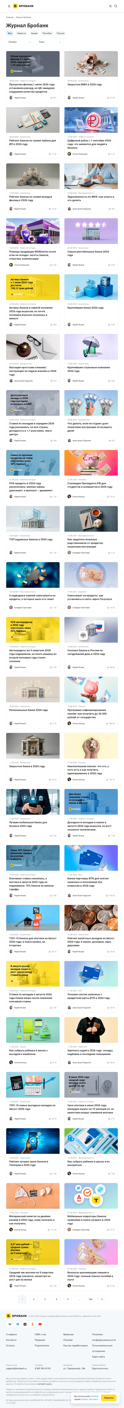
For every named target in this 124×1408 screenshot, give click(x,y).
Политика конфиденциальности (104, 1337)
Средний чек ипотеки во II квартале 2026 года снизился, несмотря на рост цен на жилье (31, 1276)
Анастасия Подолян (82, 209)
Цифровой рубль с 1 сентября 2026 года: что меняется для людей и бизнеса (89, 144)
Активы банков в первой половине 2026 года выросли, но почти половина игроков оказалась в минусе (31, 313)
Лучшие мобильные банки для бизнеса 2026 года (28, 824)
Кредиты (82, 592)
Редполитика (42, 1345)
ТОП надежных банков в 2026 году (31, 539)
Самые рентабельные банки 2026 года (88, 253)
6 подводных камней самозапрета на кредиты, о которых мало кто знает (32, 597)
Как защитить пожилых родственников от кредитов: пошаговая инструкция (85, 543)
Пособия (47, 33)
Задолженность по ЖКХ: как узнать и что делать (90, 198)
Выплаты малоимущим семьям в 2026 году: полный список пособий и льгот (90, 1276)
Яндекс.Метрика (89, 1399)
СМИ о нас (40, 1334)
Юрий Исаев (20, 98)
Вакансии (68, 1334)
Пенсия (60, 33)
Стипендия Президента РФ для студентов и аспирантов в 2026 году (90, 485)
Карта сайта (98, 1356)
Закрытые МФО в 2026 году (84, 84)
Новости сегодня (28, 81)
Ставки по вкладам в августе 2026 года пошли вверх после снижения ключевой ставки (30, 998)
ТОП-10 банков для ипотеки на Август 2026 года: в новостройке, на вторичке (33, 942)
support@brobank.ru (16, 1368)
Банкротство (26, 364)
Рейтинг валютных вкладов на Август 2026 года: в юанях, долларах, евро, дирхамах (90, 942)
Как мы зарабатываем (75, 1345)
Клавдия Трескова (81, 553)
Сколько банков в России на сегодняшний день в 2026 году (86, 652)
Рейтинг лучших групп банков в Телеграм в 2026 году (28, 1163)
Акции (34, 33)
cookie (93, 1396)
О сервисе (11, 1334)
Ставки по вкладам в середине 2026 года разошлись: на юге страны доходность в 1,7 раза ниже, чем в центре (31, 429)
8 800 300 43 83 (43, 1368)
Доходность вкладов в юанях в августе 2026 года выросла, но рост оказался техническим (89, 826)
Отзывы (10, 1345)
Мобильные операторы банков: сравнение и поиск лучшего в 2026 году (88, 1220)
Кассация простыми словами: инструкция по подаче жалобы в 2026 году (32, 371)
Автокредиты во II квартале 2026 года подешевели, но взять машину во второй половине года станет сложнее (33, 656)
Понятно (108, 1398)
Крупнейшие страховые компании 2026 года (88, 369)
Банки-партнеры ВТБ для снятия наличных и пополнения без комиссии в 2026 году (88, 882)
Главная (9, 17)
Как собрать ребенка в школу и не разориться (88, 1163)
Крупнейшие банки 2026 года (85, 307)
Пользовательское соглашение (102, 1348)
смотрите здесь (44, 1384)
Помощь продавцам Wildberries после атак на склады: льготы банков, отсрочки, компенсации (32, 255)
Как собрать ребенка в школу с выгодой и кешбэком (28, 1052)
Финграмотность (86, 193)
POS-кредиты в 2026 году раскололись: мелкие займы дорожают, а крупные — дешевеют (31, 487)
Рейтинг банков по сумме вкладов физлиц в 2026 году (30, 198)
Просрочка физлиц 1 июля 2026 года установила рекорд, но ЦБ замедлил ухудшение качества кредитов (32, 88)
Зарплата (82, 1047)
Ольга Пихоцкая (80, 154)
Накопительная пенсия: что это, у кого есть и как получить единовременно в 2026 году (88, 770)
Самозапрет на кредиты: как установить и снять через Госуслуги (89, 597)
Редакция (40, 1340)
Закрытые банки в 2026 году (27, 766)
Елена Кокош (79, 497)
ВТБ (80, 875)
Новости (21, 33)
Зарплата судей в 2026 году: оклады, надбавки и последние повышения (90, 1052)
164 (90, 1299)
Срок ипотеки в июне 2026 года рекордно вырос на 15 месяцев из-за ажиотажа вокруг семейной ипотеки (90, 1109)
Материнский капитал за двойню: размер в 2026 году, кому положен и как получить (32, 1220)
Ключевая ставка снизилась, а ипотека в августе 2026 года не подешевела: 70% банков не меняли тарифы (31, 884)
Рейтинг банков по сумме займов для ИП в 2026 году (32, 142)
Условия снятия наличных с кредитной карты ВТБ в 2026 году (88, 996)
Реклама (68, 1340)
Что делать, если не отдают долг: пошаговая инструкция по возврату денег (89, 427)
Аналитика (83, 81)
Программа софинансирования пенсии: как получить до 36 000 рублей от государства (87, 714)
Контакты (11, 1340)
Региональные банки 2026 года (28, 710)
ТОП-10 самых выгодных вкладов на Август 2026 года (32, 1107)
